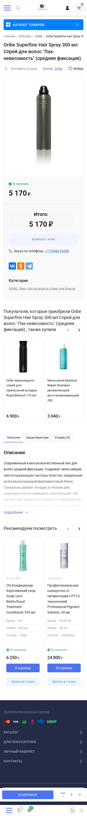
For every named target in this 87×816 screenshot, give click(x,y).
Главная (9, 36)
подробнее (14, 512)
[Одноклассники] (20, 266)
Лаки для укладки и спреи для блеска (47, 288)
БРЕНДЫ (25, 36)
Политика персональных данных (26, 711)
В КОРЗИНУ (28, 795)
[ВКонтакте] (12, 266)
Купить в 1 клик (43, 239)
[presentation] (68, 329)
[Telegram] (29, 266)
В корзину (23, 668)
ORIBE (39, 36)
